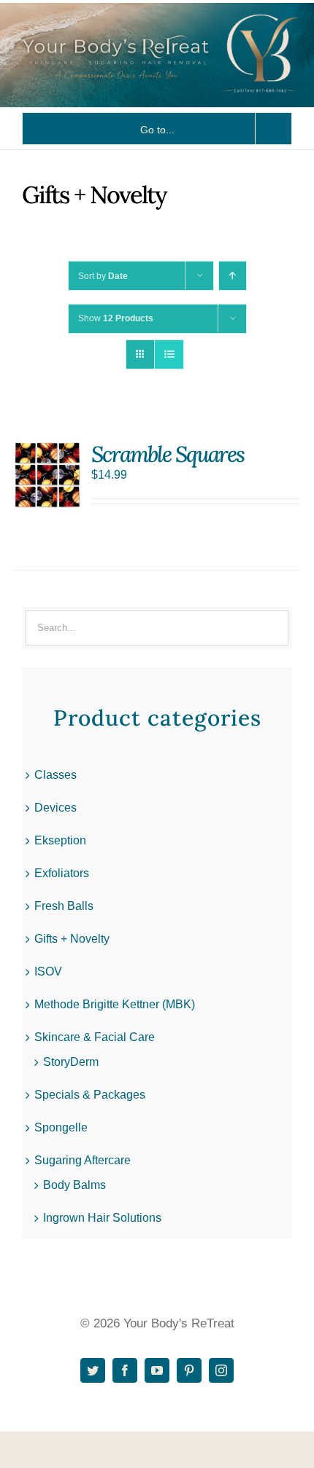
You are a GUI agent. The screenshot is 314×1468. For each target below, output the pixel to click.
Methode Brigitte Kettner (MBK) (114, 1004)
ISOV (48, 971)
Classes (55, 775)
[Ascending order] (232, 276)
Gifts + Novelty (72, 939)
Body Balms (74, 1185)
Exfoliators (61, 873)
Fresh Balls (63, 906)
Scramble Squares (167, 454)
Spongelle (61, 1127)
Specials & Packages (89, 1094)
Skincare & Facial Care (94, 1037)
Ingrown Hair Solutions (102, 1218)
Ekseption (60, 840)
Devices (55, 807)
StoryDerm (71, 1062)
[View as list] (169, 354)
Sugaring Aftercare (82, 1160)
